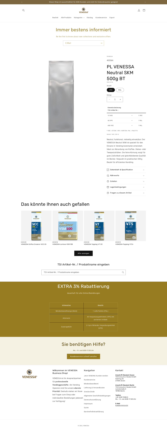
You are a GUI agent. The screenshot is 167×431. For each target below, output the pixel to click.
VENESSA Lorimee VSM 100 (62, 244)
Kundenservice (89, 380)
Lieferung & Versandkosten (94, 388)
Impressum (88, 404)
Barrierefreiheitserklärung (94, 412)
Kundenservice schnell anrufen (83, 356)
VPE (110, 90)
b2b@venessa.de (121, 405)
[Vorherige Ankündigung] (21, 2)
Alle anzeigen (83, 253)
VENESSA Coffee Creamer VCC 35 (33, 244)
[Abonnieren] (101, 43)
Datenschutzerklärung (92, 400)
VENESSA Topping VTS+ (124, 244)
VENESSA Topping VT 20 (93, 244)
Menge (109, 95)
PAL (120, 90)
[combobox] (84, 272)
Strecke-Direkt (89, 392)
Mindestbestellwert (91, 384)
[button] (23, 10)
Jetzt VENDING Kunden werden (96, 376)
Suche (86, 408)
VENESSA (86, 425)
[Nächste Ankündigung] (145, 2)
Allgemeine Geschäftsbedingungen (97, 396)
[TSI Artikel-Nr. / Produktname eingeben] (123, 272)
